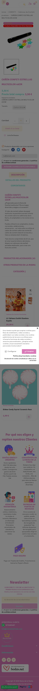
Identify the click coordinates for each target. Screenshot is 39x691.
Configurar (10, 351)
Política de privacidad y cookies (24, 356)
